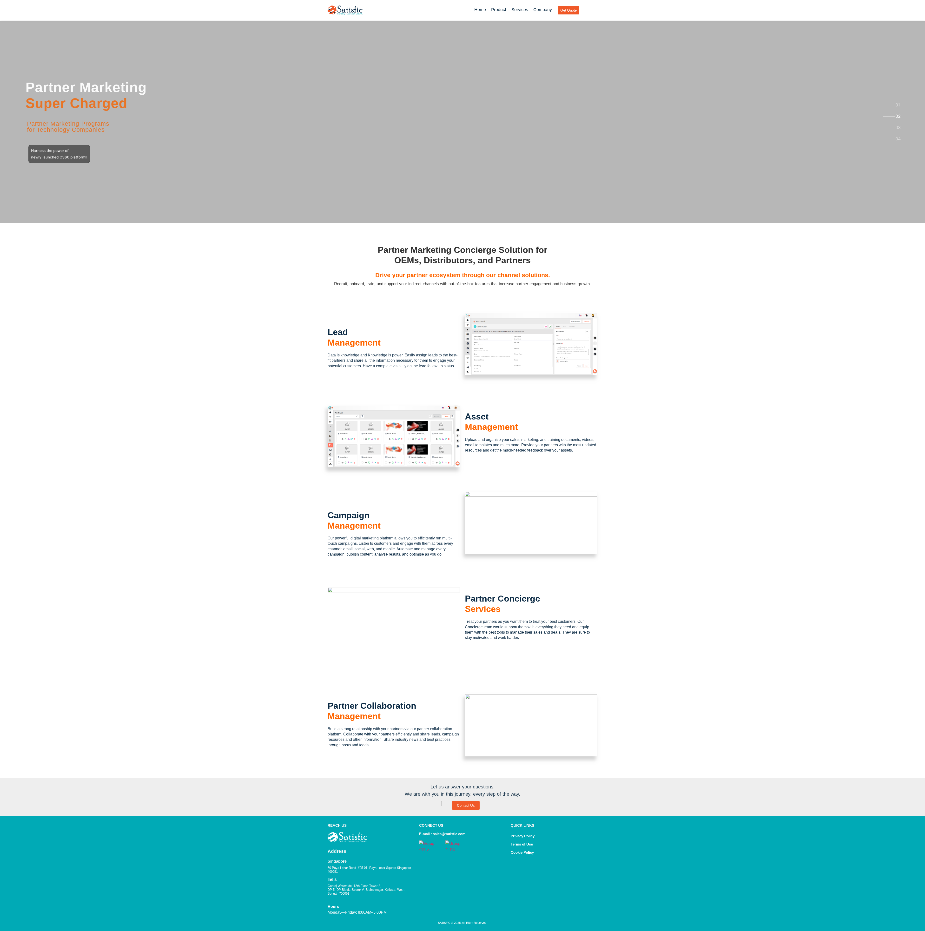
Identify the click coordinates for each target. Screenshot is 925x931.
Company (542, 9)
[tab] (898, 105)
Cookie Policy (523, 852)
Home (480, 9)
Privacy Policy (523, 836)
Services (519, 9)
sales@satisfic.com (449, 834)
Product (498, 9)
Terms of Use (522, 844)
